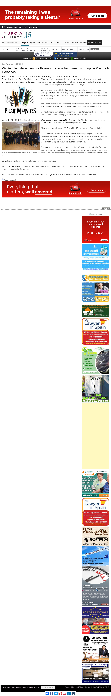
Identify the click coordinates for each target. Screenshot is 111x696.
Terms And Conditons (71, 683)
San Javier (83, 39)
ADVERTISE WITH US (20, 23)
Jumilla (52, 39)
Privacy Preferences (47, 683)
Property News (68, 45)
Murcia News (7, 45)
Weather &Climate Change (20, 45)
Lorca (58, 39)
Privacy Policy (83, 683)
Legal (90, 683)
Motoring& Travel (45, 45)
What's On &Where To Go (32, 45)
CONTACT (10, 23)
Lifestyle (55, 45)
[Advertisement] (95, 432)
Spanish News (83, 45)
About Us (95, 683)
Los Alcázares (65, 39)
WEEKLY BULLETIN (33, 23)
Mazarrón (75, 39)
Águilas (32, 39)
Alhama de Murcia (42, 39)
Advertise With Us (104, 683)
